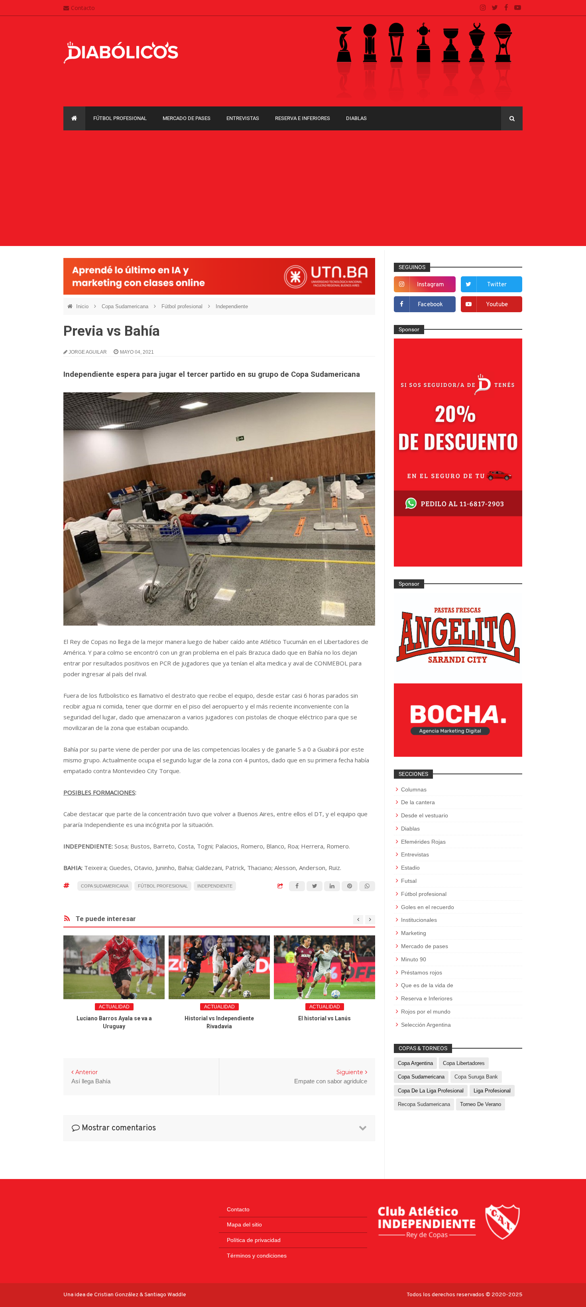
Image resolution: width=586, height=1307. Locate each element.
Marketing (413, 933)
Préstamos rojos (421, 972)
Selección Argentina (426, 1025)
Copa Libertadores (464, 1063)
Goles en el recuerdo (427, 907)
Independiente (232, 306)
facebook (430, 305)
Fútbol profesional (120, 118)
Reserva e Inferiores (302, 118)
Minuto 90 (413, 959)
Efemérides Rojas (423, 842)
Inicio (83, 306)
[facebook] (506, 8)
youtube (497, 305)
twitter (497, 285)
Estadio (410, 867)
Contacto (83, 8)
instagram (430, 285)
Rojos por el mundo (425, 1011)
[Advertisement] (293, 190)
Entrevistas (242, 118)
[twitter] (494, 8)
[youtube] (518, 8)
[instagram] (483, 8)
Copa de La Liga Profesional (431, 1091)
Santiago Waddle (165, 1295)
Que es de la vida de (427, 985)
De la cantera (418, 802)
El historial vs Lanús (324, 1018)
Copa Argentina (415, 1063)
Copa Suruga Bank (476, 1077)
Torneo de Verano (480, 1104)
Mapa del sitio (244, 1224)
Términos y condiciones (257, 1255)
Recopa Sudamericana (424, 1104)
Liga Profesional (492, 1091)
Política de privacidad (254, 1240)
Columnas (414, 789)
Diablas (356, 118)
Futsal (409, 881)
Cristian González (117, 1295)
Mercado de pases (186, 118)
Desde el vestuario (424, 815)
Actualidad (114, 1007)
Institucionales (419, 920)
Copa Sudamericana (126, 306)
